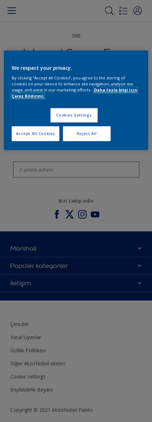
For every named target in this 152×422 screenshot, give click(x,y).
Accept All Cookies (35, 133)
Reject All (87, 133)
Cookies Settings (74, 115)
